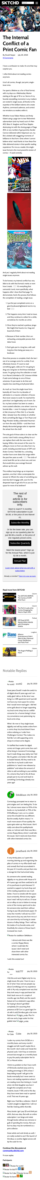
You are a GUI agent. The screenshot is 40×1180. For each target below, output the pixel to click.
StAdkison (21, 794)
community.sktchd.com (13, 1150)
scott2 (19, 683)
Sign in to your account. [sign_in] (27, 576)
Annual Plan (20, 561)
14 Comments (8, 58)
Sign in (3, 3)
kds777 (19, 971)
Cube (18, 1033)
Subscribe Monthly (20, 522)
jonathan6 (21, 851)
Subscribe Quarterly (20, 543)
